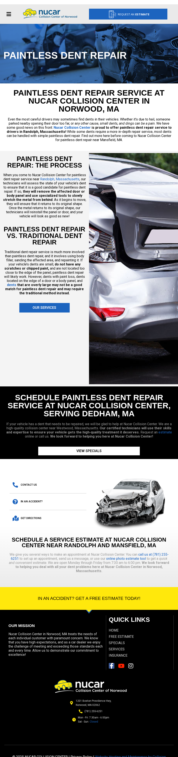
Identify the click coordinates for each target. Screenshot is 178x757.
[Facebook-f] (111, 666)
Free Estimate (121, 637)
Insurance (118, 655)
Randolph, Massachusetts (59, 179)
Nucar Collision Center (72, 127)
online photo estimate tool (126, 559)
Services (117, 649)
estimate (165, 432)
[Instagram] (131, 666)
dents (11, 285)
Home (114, 630)
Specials (117, 643)
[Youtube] (121, 666)
